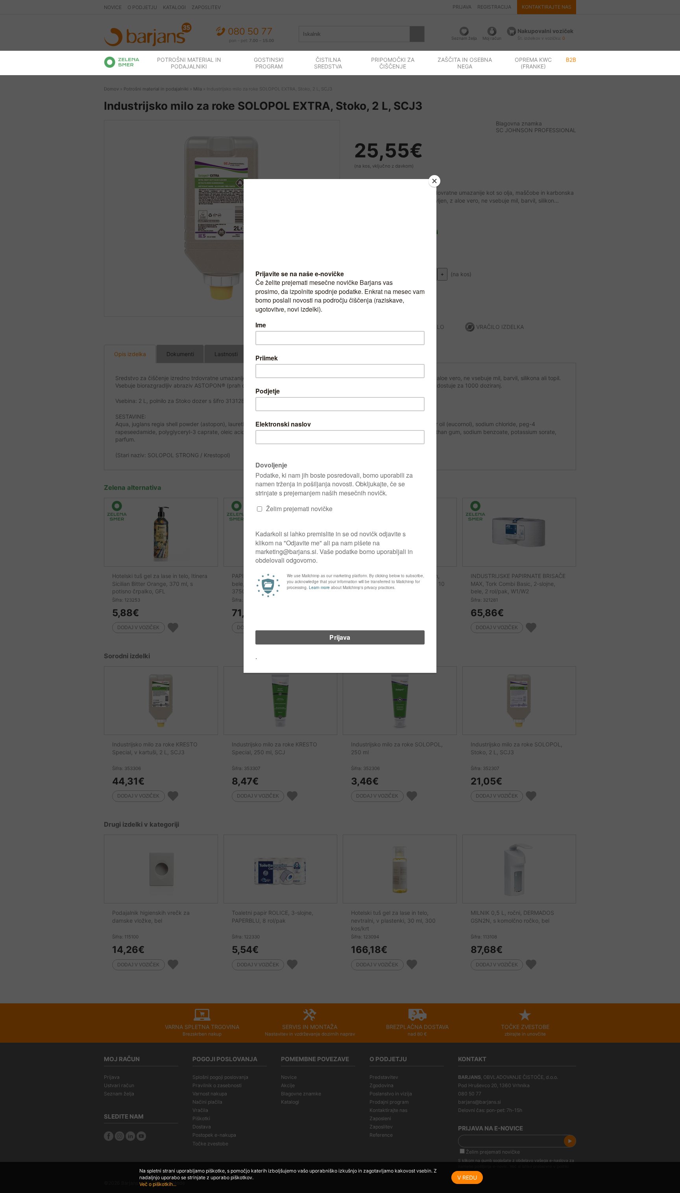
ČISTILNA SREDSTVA (328, 63)
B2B (571, 59)
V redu (467, 1177)
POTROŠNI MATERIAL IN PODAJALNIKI (189, 63)
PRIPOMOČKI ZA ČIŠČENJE (392, 63)
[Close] (434, 181)
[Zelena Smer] (122, 62)
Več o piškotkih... (157, 1184)
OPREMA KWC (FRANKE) (533, 63)
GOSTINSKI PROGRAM (269, 63)
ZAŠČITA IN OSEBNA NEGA (465, 63)
